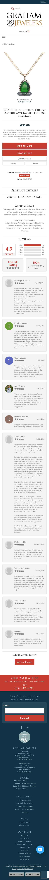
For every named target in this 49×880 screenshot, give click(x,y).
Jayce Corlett (20, 600)
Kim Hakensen (20, 323)
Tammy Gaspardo (21, 568)
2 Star (21, 252)
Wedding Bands (35, 225)
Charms (25, 225)
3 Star (21, 250)
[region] (24, 74)
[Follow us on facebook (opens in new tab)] (21, 727)
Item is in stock (24, 175)
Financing (24, 812)
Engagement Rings (13, 228)
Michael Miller (20, 542)
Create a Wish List (24, 853)
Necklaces (28, 228)
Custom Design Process (24, 844)
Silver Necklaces (9, 44)
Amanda (18, 631)
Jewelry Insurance (24, 841)
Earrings (29, 223)
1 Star (21, 255)
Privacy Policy (34, 866)
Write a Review (24, 662)
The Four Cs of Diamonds (24, 809)
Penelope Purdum (21, 280)
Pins (22, 228)
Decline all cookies (16, 874)
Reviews (24, 239)
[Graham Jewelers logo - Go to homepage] (24, 19)
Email (7, 706)
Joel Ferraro (19, 386)
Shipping (13, 163)
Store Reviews (24, 856)
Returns (35, 163)
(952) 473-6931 (24, 101)
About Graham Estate (24, 197)
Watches (24, 231)
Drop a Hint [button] (24, 153)
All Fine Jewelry (24, 825)
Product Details (24, 190)
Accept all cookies (32, 874)
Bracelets (36, 228)
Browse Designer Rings (24, 806)
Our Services (24, 838)
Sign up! (24, 717)
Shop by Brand (24, 822)
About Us (24, 835)
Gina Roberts (20, 358)
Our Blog (24, 850)
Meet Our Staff (24, 847)
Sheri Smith (19, 436)
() (43, 245)
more (28, 139)
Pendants (21, 223)
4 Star (21, 247)
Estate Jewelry (11, 223)
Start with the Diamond (24, 803)
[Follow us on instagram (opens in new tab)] (27, 727)
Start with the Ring (24, 800)
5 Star (21, 245)
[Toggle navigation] (4, 37)
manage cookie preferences (22, 869)
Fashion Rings (38, 223)
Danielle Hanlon (21, 416)
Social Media (24, 859)
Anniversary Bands (15, 225)
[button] (43, 2)
